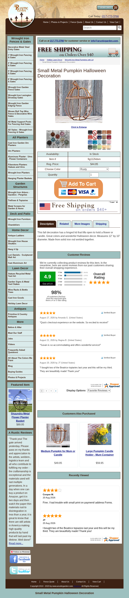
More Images (82, 224)
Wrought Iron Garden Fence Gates (18, 88)
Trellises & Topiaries (18, 200)
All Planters (20, 137)
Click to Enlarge (79, 127)
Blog (10, 366)
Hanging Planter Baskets (20, 178)
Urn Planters (14, 151)
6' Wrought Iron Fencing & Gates (20, 80)
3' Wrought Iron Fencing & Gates (20, 56)
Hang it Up (13, 249)
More (20, 321)
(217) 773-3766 (110, 16)
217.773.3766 (57, 40)
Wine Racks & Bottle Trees (18, 291)
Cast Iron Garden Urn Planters (18, 144)
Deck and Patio (20, 213)
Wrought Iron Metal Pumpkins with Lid (79, 60)
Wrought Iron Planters (19, 172)
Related (64, 224)
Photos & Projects (59, 22)
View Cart (114, 22)
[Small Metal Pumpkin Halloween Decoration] (58, 139)
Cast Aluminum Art (17, 263)
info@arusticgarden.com (104, 40)
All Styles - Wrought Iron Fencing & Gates (20, 131)
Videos (11, 344)
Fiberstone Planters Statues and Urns (17, 165)
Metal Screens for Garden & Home (16, 207)
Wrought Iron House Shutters (18, 242)
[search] (100, 28)
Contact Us (101, 22)
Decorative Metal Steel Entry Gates (19, 48)
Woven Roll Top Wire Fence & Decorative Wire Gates (20, 113)
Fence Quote (76, 22)
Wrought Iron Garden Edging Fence (18, 104)
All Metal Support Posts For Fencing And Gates (19, 123)
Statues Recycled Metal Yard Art (19, 275)
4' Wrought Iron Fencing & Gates (20, 64)
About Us (89, 22)
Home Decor (20, 230)
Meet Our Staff (15, 333)
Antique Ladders (16, 235)
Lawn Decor (20, 268)
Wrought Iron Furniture (19, 219)
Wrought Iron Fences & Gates (20, 40)
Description (47, 224)
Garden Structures (20, 185)
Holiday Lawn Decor (18, 303)
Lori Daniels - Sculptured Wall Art (20, 256)
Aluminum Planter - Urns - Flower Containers (20, 157)
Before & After (15, 327)
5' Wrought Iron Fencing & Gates (20, 72)
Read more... (16, 543)
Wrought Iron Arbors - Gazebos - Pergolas (18, 193)
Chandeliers (14, 225)
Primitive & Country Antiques (17, 315)
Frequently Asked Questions (16, 351)
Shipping (101, 224)
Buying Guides (15, 372)
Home (45, 22)
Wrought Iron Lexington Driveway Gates (19, 96)
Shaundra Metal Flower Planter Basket (20, 417)
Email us (77, 586)
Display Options (76, 390)
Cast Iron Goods (16, 298)
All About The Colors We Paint (20, 359)
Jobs (10, 338)
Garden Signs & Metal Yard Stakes (18, 283)
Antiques (20, 308)
